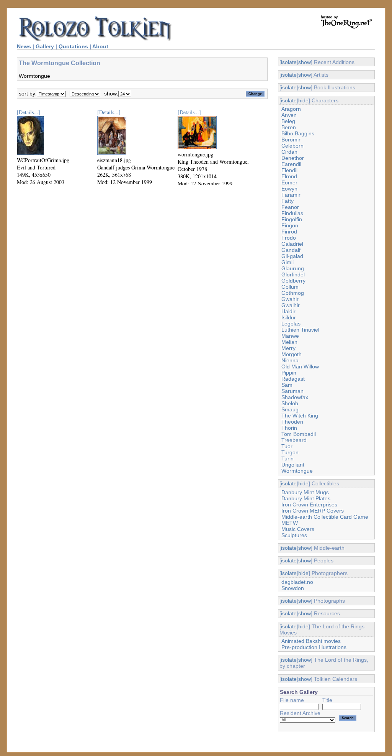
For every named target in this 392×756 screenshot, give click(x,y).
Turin (287, 458)
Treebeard (294, 440)
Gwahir (290, 299)
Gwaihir (290, 305)
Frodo (288, 238)
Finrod (289, 231)
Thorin (289, 428)
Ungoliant (292, 465)
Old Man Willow (300, 366)
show (304, 62)
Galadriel (292, 244)
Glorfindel (293, 274)
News (24, 46)
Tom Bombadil (298, 434)
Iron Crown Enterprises (309, 504)
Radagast (293, 379)
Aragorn (291, 109)
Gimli (287, 262)
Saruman (292, 391)
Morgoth (291, 354)
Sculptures (294, 535)
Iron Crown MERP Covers (312, 511)
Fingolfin (291, 219)
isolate (289, 62)
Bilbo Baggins (297, 133)
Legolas (291, 323)
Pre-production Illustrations (313, 647)
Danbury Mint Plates (305, 498)
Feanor (290, 207)
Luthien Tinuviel (300, 330)
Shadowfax (294, 397)
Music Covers (297, 529)
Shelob (289, 403)
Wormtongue (297, 471)
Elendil (289, 170)
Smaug (290, 409)
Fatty (287, 201)
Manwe (290, 336)
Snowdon (292, 588)
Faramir (291, 195)
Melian (289, 342)
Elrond (289, 176)
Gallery (45, 46)
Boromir (291, 139)
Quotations (73, 46)
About (100, 46)
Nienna (290, 360)
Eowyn (289, 189)
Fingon (289, 225)
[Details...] (28, 112)
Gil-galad (292, 256)
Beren (288, 127)
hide (303, 100)
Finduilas (292, 213)
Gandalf (291, 250)
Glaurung (292, 268)
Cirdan (289, 152)
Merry (288, 348)
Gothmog (292, 293)
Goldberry (293, 281)
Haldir (288, 311)
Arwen (289, 115)
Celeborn (292, 146)
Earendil (291, 164)
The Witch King (299, 416)
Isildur (288, 317)
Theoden (292, 422)
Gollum (290, 287)
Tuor (286, 446)
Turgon (290, 452)
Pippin (288, 373)
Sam (286, 385)
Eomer (289, 182)
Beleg (288, 121)
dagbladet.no (297, 582)
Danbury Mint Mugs (305, 492)
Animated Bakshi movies (311, 641)
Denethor (292, 158)
